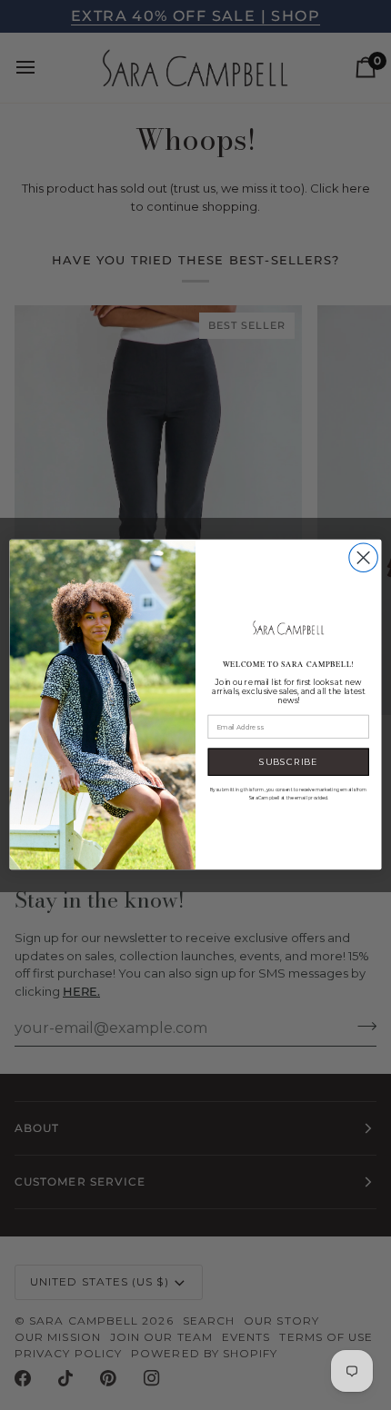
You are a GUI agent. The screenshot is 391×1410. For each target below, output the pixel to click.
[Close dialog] (363, 557)
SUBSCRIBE (288, 762)
